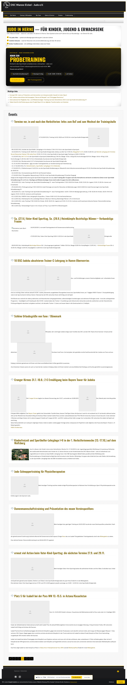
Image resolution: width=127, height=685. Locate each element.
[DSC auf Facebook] (15, 676)
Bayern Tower (33, 413)
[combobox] (114, 20)
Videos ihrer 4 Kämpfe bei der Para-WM (52, 647)
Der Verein (13, 15)
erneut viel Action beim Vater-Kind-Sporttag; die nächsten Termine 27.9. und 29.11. (59, 553)
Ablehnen (111, 682)
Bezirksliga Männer (35, 245)
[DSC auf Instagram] (19, 676)
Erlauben (120, 682)
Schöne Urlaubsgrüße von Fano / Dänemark (37, 316)
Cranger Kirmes (33, 398)
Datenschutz (24, 671)
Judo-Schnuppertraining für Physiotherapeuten (39, 471)
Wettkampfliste (73, 647)
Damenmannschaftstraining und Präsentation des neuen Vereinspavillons (54, 509)
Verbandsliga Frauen (104, 245)
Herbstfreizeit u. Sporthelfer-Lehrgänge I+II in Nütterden (43, 166)
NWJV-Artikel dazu (16, 427)
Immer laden (87, 677)
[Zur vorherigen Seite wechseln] (13, 658)
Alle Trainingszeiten (35, 80)
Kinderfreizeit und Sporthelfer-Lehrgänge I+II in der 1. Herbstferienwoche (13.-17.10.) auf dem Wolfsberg (65, 441)
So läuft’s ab (16, 80)
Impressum (17, 671)
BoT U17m (25, 156)
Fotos (63, 536)
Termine (60, 15)
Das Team (38, 15)
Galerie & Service (49, 15)
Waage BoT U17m (78, 152)
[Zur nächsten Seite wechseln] (28, 658)
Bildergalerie (104, 536)
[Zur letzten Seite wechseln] (32, 658)
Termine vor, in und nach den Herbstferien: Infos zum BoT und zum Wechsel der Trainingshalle (65, 121)
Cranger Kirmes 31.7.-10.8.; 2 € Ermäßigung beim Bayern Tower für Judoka (54, 380)
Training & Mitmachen (26, 15)
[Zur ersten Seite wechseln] (10, 658)
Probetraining (69, 15)
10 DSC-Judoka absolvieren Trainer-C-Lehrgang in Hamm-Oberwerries (51, 260)
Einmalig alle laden (76, 677)
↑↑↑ (118, 671)
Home (5, 15)
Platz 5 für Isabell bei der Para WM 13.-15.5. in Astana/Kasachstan (50, 596)
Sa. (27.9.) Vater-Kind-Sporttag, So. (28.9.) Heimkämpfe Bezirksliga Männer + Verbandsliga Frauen (63, 219)
